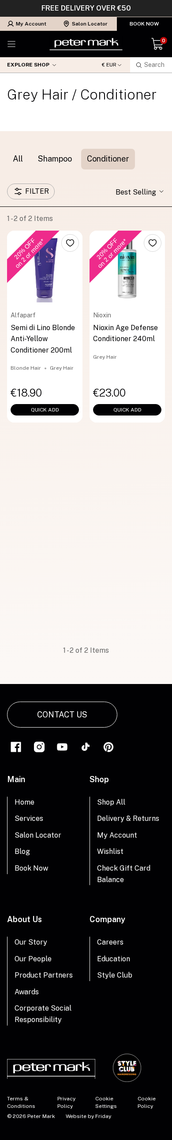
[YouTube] (62, 746)
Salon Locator (90, 24)
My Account (31, 24)
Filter (37, 191)
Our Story (31, 942)
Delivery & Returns (128, 818)
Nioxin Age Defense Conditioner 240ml (125, 333)
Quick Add (45, 410)
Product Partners (44, 975)
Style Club (114, 975)
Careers (110, 942)
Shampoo (55, 158)
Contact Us (62, 714)
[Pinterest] (108, 746)
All (18, 158)
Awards (27, 992)
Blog (22, 851)
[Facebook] (16, 746)
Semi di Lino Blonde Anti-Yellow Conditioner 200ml (43, 339)
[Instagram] (39, 746)
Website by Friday (88, 1116)
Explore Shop (28, 65)
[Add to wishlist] (70, 243)
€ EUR (109, 65)
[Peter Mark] (86, 44)
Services (29, 818)
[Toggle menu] (11, 44)
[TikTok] (85, 746)
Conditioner (108, 158)
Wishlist (110, 851)
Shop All (111, 802)
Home (24, 802)
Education (113, 959)
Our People (33, 959)
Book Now (144, 24)
